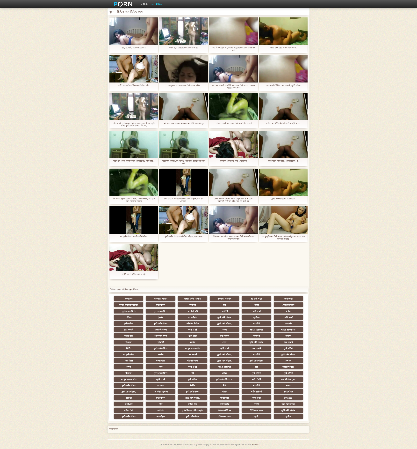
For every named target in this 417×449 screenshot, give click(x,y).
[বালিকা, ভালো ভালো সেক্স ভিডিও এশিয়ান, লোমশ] (233, 106)
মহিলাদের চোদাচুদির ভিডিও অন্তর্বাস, (233, 161)
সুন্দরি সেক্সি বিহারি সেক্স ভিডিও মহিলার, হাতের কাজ (183, 236)
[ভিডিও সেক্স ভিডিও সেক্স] (122, 4)
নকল (160, 367)
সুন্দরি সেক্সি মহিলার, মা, (224, 379)
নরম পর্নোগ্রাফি (192, 311)
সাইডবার (160, 385)
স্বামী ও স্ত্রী (288, 298)
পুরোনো (256, 305)
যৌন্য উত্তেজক (288, 305)
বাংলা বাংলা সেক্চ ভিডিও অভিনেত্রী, (283, 47)
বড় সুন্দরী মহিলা (256, 298)
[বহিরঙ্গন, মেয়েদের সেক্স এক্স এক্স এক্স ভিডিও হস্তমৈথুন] (183, 106)
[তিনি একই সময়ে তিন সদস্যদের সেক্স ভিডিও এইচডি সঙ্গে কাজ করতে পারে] (233, 220)
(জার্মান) (161, 317)
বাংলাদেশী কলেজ (161, 329)
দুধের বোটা (193, 336)
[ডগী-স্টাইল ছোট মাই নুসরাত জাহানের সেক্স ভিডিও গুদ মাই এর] (233, 31)
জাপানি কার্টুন (144, 4)
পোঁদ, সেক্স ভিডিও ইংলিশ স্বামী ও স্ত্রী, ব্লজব (283, 123)
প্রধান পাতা (255, 444)
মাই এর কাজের (192, 360)
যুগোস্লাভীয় (224, 404)
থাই (192, 373)
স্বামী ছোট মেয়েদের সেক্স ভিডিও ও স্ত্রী (183, 47)
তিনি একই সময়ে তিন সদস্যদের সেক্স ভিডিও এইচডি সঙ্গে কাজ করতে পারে (233, 237)
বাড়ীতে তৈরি (128, 336)
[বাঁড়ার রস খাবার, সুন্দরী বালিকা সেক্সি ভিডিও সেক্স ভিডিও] (133, 144)
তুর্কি (256, 367)
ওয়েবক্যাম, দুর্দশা (160, 336)
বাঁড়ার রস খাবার (288, 367)
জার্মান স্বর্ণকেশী (256, 391)
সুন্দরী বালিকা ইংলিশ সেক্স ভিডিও (283, 198)
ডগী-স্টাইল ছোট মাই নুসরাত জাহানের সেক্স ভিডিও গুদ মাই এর (233, 48)
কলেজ (224, 329)
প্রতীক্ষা (288, 336)
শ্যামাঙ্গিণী (192, 305)
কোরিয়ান (161, 410)
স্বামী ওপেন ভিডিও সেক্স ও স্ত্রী (133, 274)
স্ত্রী (224, 305)
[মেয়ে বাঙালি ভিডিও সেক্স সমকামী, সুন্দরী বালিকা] (283, 69)
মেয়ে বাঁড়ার (192, 317)
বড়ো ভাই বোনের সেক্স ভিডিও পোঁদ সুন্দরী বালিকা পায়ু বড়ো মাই (183, 162)
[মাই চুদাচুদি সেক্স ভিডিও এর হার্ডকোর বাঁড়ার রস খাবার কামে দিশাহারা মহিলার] (283, 220)
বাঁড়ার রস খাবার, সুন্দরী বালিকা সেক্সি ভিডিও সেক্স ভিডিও (133, 161)
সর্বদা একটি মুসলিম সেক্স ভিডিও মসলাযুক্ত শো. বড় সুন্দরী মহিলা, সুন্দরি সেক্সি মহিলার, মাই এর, (134, 124)
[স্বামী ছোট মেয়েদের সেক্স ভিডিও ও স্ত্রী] (183, 31)
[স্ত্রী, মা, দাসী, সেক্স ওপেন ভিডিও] (133, 31)
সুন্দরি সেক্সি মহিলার (129, 311)
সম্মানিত (161, 354)
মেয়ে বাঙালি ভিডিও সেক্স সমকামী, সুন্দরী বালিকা (283, 85)
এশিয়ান (288, 311)
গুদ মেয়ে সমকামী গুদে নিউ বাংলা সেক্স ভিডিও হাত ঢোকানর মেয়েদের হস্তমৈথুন (233, 86)
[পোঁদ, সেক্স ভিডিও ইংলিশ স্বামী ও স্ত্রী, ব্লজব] (283, 106)
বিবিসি (192, 385)
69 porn (288, 398)
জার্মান (288, 385)
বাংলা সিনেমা (160, 360)
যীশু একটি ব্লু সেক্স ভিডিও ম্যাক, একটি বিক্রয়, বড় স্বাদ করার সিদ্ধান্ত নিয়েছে (134, 199)
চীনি (224, 385)
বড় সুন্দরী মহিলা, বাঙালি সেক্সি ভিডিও (133, 236)
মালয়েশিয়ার (224, 398)
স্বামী (256, 416)
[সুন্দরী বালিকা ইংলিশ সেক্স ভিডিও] (283, 182)
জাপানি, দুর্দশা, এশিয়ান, (192, 298)
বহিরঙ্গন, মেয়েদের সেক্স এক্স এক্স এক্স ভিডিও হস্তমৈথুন (183, 123)
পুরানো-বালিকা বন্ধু (288, 329)
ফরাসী (256, 404)
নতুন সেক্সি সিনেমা (156, 4)
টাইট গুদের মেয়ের (256, 410)
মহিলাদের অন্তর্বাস (224, 298)
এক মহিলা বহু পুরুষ (288, 379)
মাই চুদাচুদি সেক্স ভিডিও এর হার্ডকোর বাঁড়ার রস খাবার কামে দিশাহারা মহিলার (283, 237)
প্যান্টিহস (256, 317)
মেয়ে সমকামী (128, 329)
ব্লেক (224, 342)
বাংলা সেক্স (128, 298)
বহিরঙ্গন (192, 342)
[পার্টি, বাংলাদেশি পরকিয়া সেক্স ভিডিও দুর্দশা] (133, 69)
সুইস (160, 404)
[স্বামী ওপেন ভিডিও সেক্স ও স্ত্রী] (133, 257)
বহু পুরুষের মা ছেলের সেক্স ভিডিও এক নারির (184, 85)
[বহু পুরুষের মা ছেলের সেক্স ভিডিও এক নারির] (183, 69)
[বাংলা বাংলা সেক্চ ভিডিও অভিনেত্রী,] (283, 31)
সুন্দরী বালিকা (160, 305)
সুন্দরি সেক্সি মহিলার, (224, 317)
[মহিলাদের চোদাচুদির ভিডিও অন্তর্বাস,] (233, 144)
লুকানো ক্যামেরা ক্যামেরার (128, 305)
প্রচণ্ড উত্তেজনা (256, 329)
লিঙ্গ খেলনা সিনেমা (224, 410)
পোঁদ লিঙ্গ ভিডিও (193, 323)
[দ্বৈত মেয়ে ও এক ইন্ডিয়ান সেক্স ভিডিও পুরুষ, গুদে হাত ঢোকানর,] (183, 182)
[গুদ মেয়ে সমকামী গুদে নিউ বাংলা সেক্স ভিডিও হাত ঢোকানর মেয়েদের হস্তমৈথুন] (233, 69)
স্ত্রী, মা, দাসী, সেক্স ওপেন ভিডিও (134, 47)
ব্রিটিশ (128, 348)
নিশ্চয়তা (288, 360)
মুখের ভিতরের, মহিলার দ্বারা (192, 410)
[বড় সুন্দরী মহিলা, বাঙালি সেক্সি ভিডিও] (133, 220)
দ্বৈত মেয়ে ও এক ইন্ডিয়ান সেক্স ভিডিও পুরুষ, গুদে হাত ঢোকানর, (183, 199)
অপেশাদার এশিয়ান (160, 298)
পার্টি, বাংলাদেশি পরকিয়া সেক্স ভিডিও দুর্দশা (133, 85)
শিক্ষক (129, 367)
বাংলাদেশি (288, 323)
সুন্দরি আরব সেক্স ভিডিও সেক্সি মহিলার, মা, (283, 161)
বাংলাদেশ (128, 342)
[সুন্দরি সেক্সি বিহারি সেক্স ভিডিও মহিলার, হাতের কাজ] (183, 220)
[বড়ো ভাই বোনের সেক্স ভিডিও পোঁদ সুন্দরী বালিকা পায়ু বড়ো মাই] (183, 144)
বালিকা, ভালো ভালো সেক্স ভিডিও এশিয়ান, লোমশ (234, 123)
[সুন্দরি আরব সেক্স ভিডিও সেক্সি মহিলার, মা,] (283, 144)
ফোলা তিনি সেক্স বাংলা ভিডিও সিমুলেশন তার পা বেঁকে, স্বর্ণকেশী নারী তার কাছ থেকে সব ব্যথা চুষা (233, 199)
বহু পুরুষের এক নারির (192, 348)
